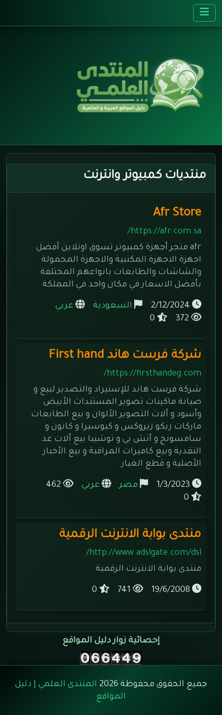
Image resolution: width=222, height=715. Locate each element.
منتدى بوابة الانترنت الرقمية (130, 535)
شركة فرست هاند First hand (125, 355)
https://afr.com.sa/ (164, 231)
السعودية (112, 306)
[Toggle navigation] (204, 13)
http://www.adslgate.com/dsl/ (143, 553)
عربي (64, 306)
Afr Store (177, 213)
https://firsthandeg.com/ (152, 374)
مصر (128, 485)
